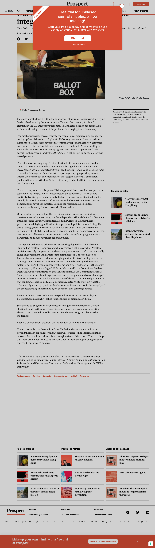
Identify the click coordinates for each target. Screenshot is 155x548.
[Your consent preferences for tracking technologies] (150, 543)
